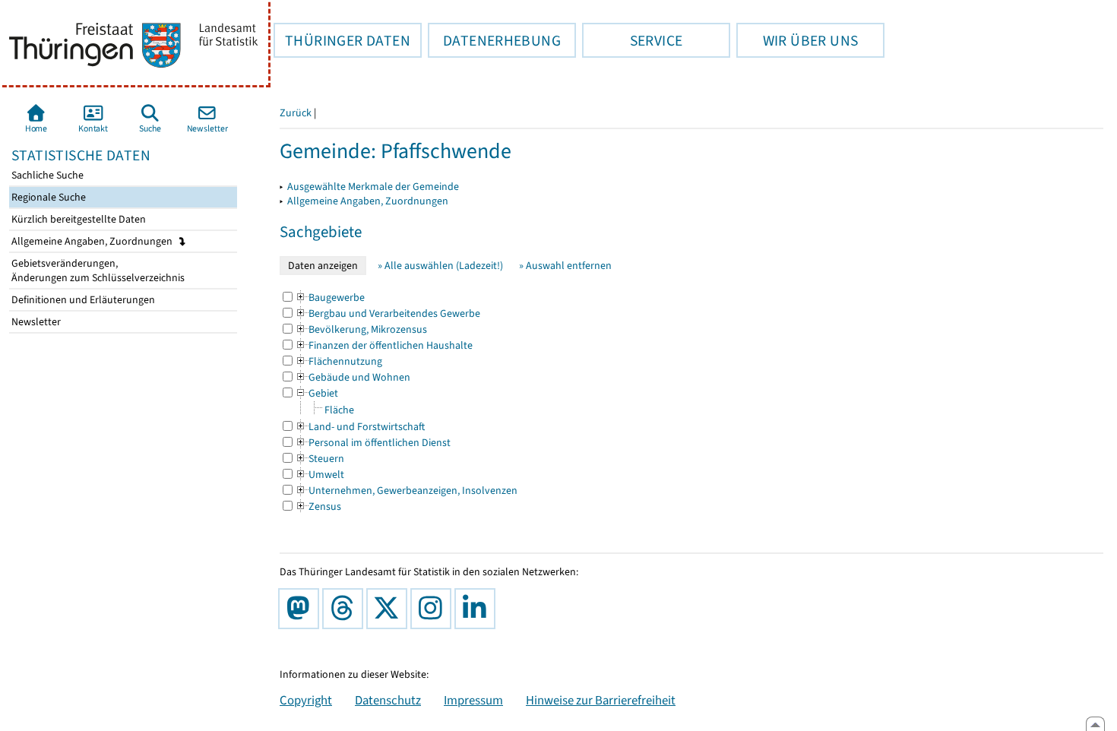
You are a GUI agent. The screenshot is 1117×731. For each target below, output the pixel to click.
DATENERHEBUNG (494, 40)
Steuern (319, 458)
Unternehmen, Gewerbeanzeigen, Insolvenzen (406, 490)
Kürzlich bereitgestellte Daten (77, 219)
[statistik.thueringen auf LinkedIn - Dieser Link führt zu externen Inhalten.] (478, 609)
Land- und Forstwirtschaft (360, 426)
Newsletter (35, 322)
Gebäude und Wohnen (352, 377)
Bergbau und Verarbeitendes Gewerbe (387, 313)
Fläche (339, 410)
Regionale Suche (47, 197)
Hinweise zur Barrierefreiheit (601, 699)
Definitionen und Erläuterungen (82, 300)
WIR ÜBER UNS (797, 40)
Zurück (296, 113)
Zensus (318, 506)
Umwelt (319, 474)
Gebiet (316, 393)
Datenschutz (388, 699)
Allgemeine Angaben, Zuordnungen (93, 241)
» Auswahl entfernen (565, 265)
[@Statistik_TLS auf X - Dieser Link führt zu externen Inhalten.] (390, 609)
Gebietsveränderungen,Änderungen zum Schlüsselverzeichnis (97, 270)
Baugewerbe (330, 297)
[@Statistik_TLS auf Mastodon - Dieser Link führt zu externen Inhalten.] (302, 609)
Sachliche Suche (46, 175)
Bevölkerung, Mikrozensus (361, 329)
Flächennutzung (338, 361)
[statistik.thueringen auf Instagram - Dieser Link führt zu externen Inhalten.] (434, 609)
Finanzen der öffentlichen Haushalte (384, 345)
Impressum (473, 699)
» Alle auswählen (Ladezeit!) (440, 265)
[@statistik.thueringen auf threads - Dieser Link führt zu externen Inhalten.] (346, 609)
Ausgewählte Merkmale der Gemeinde (373, 186)
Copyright (306, 699)
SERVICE (632, 40)
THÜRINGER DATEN (342, 40)
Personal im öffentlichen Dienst (373, 442)
